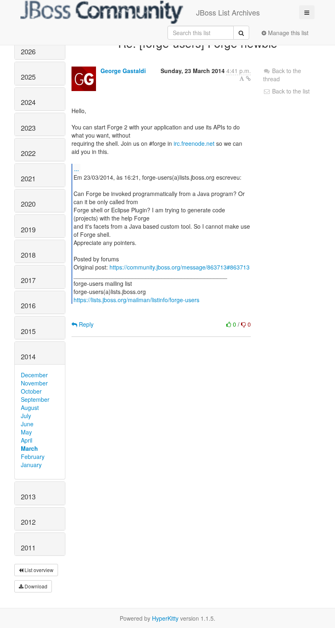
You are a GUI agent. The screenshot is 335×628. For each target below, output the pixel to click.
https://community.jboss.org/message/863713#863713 (179, 267)
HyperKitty (165, 618)
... (76, 168)
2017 (28, 280)
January (31, 465)
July (26, 416)
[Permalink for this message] (248, 78)
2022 (28, 153)
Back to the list (290, 91)
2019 (28, 229)
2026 (28, 51)
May (26, 432)
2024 (28, 102)
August (30, 407)
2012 (28, 522)
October (31, 391)
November (34, 383)
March (29, 448)
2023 (28, 128)
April (26, 440)
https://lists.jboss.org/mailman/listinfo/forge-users (136, 300)
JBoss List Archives (228, 12)
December (34, 375)
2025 (28, 77)
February (33, 456)
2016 (28, 305)
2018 (28, 255)
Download (35, 586)
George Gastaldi (123, 71)
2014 (28, 356)
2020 (28, 204)
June (27, 424)
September (35, 399)
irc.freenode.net (194, 143)
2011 (28, 547)
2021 (28, 178)
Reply (85, 324)
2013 (28, 496)
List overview (38, 569)
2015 (28, 331)
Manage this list (287, 33)
